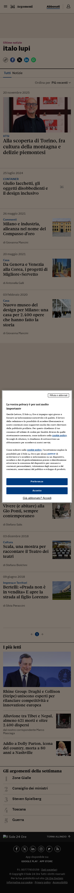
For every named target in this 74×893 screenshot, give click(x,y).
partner (51, 453)
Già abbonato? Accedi (37, 498)
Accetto (37, 490)
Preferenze (37, 481)
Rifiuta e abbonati (58, 395)
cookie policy (59, 435)
